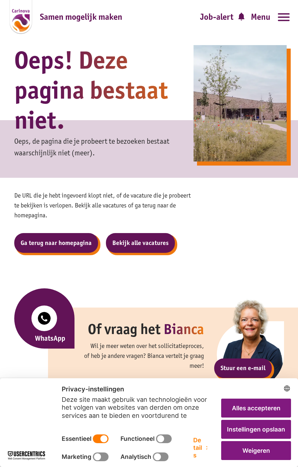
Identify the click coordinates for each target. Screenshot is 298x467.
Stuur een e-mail (243, 368)
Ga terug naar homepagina (56, 243)
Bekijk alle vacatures (140, 243)
